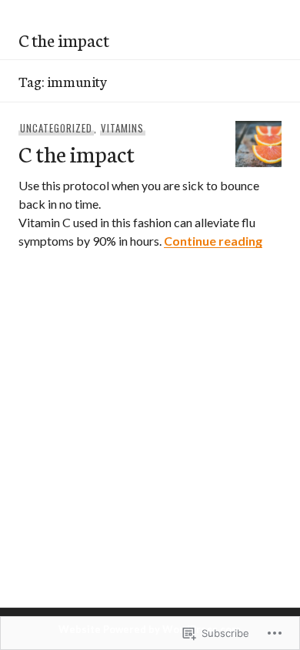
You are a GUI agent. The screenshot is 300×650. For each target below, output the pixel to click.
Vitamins (122, 128)
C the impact (63, 39)
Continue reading (213, 240)
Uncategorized (56, 128)
